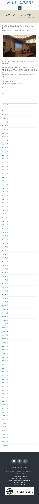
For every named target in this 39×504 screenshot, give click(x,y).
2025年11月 (5, 144)
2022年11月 (5, 254)
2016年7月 (5, 441)
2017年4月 (5, 412)
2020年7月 (5, 313)
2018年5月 (5, 386)
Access (24, 466)
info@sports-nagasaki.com (21, 480)
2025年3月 (5, 166)
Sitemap (26, 467)
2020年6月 (5, 316)
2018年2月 (5, 394)
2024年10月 (5, 184)
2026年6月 (5, 118)
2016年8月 (5, 438)
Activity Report (32, 466)
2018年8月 (5, 375)
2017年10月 (5, 401)
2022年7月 (5, 265)
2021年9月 (5, 291)
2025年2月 (5, 170)
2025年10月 (5, 148)
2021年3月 (5, 298)
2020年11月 (5, 309)
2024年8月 (5, 188)
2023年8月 (5, 225)
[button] (19, 8)
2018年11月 (5, 364)
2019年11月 (5, 328)
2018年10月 (5, 368)
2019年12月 (5, 324)
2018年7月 (5, 379)
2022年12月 (5, 250)
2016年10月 (5, 430)
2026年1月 (5, 137)
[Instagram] (25, 461)
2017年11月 (5, 397)
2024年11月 (5, 181)
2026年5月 (5, 122)
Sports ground (16, 466)
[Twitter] (19, 461)
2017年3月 (5, 416)
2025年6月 (5, 159)
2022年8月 (5, 261)
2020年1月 (5, 320)
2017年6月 (5, 405)
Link (21, 467)
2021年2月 (5, 302)
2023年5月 (5, 232)
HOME (4, 466)
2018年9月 (5, 372)
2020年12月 (5, 306)
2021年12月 (5, 283)
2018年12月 (5, 361)
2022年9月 (5, 258)
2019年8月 (5, 339)
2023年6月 (5, 228)
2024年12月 (5, 177)
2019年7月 (5, 342)
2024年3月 (5, 203)
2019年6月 (5, 346)
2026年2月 (5, 133)
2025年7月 (5, 155)
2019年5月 (5, 350)
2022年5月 (5, 269)
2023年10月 (5, 217)
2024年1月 (5, 210)
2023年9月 (5, 221)
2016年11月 (5, 427)
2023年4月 (5, 236)
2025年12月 (5, 140)
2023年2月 (5, 243)
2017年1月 (5, 419)
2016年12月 (5, 423)
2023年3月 (5, 239)
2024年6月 (5, 195)
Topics (29, 30)
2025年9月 (5, 151)
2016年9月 (5, 434)
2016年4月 (5, 445)
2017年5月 (5, 408)
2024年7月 (5, 192)
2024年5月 (5, 199)
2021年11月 (5, 287)
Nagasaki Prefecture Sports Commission (19, 2)
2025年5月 (5, 162)
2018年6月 (5, 383)
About (9, 466)
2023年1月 (5, 247)
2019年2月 (5, 357)
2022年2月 (5, 280)
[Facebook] (13, 461)
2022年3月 (5, 276)
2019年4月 (5, 353)
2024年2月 (5, 206)
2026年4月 (5, 125)
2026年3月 (5, 129)
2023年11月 (5, 214)
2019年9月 (5, 335)
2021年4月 (5, 294)
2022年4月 (5, 272)
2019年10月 (5, 331)
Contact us (15, 467)
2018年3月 (5, 390)
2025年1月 (5, 173)
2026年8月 (5, 115)
